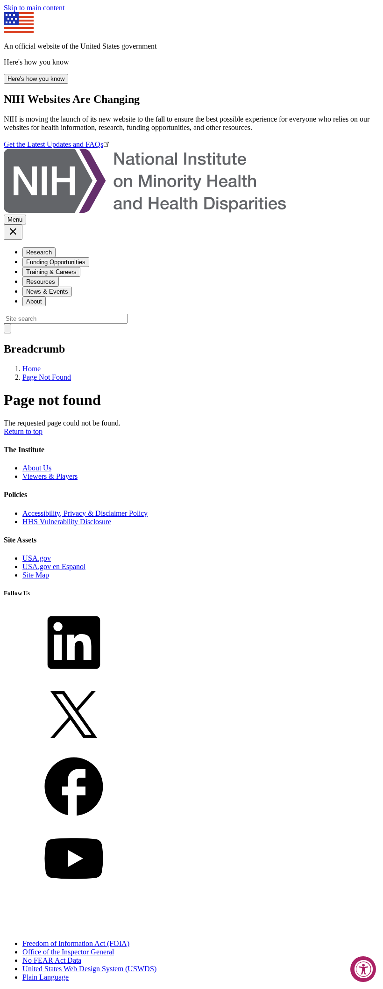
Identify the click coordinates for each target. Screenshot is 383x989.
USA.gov (36, 558)
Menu (14, 219)
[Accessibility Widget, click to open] (363, 969)
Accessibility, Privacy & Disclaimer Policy (85, 513)
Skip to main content (34, 8)
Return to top (23, 431)
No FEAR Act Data (51, 960)
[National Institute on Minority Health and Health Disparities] (145, 210)
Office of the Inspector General (68, 952)
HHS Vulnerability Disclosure (66, 522)
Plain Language (45, 977)
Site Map (35, 575)
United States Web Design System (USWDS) (89, 969)
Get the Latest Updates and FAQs (53, 144)
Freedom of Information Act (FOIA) (75, 943)
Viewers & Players (50, 476)
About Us (36, 468)
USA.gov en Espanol (53, 566)
